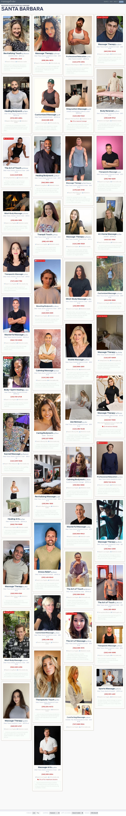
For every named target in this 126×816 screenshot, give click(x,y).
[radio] (34, 813)
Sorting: (46, 813)
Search (106, 1)
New (111, 1)
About (116, 1)
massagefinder (8, 2)
